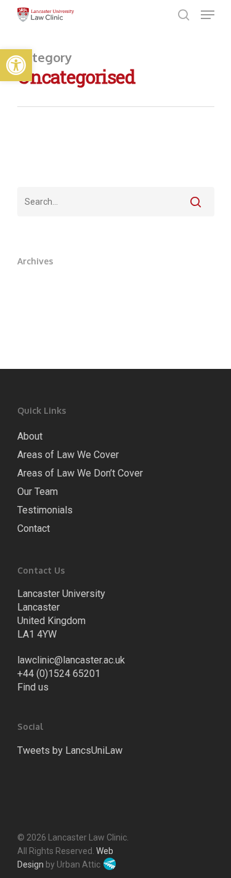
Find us (33, 687)
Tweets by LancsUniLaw (70, 750)
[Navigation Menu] (207, 15)
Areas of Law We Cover (68, 455)
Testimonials (45, 510)
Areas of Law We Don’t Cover (80, 473)
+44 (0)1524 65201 (58, 673)
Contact (33, 528)
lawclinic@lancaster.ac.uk (71, 660)
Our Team (37, 491)
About (30, 436)
